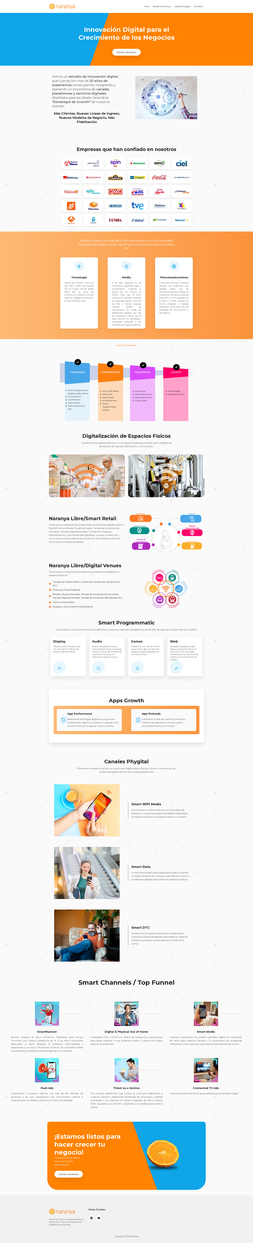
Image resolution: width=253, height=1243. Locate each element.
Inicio (147, 6)
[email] (99, 1218)
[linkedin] (91, 1218)
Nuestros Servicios (162, 6)
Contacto (198, 6)
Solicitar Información (126, 52)
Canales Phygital (182, 6)
